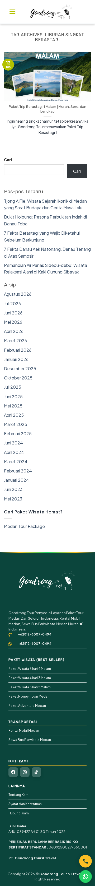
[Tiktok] (36, 772)
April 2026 (13, 331)
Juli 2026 (12, 303)
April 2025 (14, 415)
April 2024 (14, 452)
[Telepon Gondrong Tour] (85, 861)
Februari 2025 (18, 433)
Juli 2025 (12, 387)
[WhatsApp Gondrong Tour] (85, 876)
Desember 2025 (20, 368)
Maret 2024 (15, 461)
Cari (8, 159)
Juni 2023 (13, 489)
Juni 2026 (13, 313)
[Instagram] (25, 772)
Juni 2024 (13, 443)
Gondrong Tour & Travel (60, 874)
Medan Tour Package (24, 526)
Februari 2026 (17, 350)
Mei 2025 (13, 406)
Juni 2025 (13, 396)
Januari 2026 (16, 359)
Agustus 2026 (17, 294)
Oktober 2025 (18, 378)
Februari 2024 (18, 471)
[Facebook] (13, 772)
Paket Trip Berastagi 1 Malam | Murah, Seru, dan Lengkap (47, 108)
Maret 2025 (15, 424)
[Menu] (12, 11)
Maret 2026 (15, 340)
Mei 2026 (13, 322)
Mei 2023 (13, 499)
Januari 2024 (16, 480)
